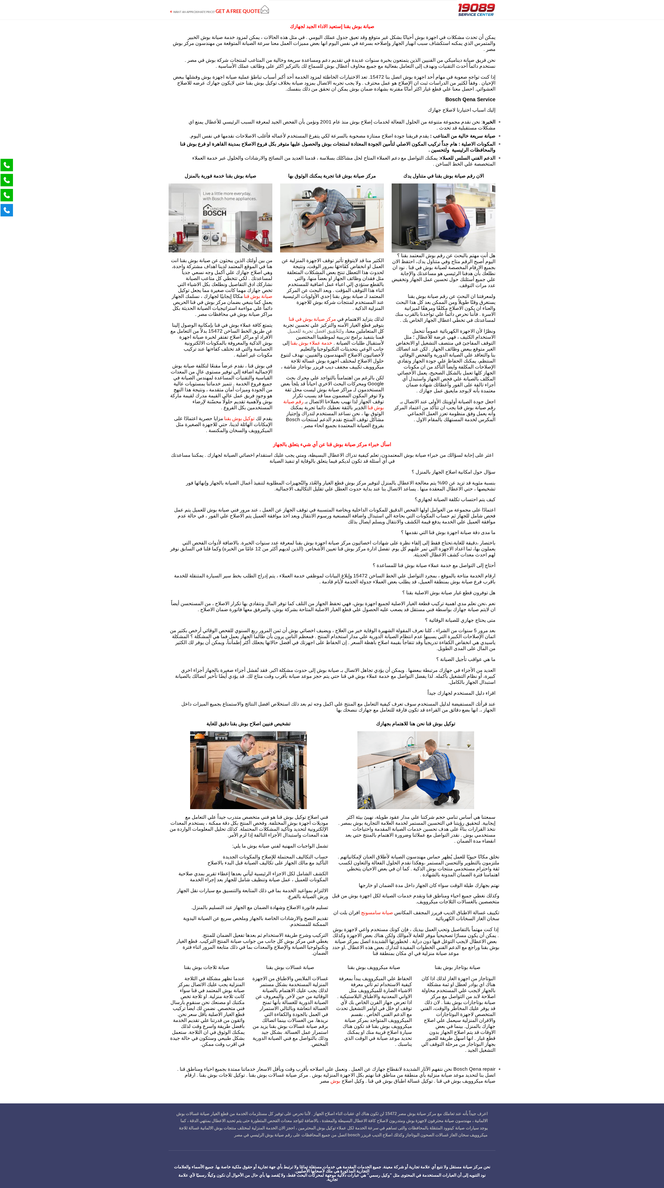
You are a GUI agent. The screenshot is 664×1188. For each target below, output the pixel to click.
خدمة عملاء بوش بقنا (310, 343)
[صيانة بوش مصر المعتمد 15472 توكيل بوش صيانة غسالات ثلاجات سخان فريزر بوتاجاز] (476, 9)
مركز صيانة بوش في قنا (312, 319)
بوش (335, 1081)
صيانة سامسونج (377, 912)
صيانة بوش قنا (257, 296)
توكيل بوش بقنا (238, 418)
